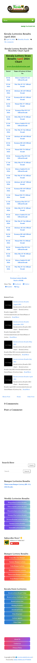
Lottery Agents (17, 618)
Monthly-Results (23, 39)
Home (19, 397)
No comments (9, 42)
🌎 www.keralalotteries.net (23, 657)
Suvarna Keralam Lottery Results (17, 519)
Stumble (9, 287)
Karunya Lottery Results (17, 523)
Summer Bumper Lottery (17, 562)
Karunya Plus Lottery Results (17, 515)
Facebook (17, 284)
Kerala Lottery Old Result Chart (17, 597)
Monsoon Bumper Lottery (17, 570)
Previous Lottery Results (18, 278)
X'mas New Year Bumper (17, 558)
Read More (15, 317)
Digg (17, 287)
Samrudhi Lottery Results (17, 528)
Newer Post (6, 397)
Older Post (30, 397)
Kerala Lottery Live (17, 601)
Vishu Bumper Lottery (17, 566)
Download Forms (17, 610)
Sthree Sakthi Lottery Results (17, 507)
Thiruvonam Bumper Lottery (17, 574)
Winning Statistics (17, 605)
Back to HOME (18, 280)
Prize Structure (17, 614)
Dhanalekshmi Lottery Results (17, 511)
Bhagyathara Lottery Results (17, 502)
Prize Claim (17, 622)
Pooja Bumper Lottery (17, 579)
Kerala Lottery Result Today (17, 593)
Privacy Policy (17, 648)
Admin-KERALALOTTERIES (22, 660)
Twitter (26, 284)
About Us (17, 639)
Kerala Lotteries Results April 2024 (17, 35)
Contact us (17, 643)
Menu (5, 20)
